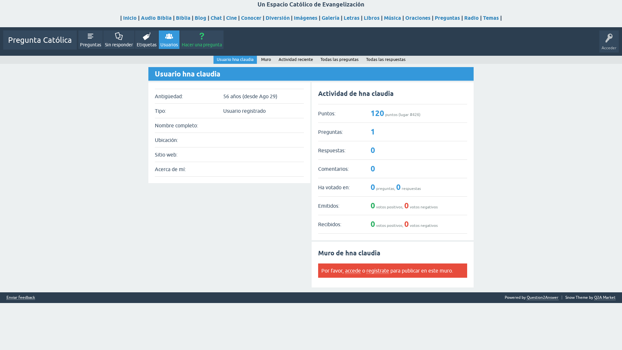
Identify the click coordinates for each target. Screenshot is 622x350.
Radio (471, 18)
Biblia (183, 18)
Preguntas (447, 18)
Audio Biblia (156, 18)
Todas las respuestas (386, 59)
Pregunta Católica (40, 40)
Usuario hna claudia (235, 59)
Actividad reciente (296, 59)
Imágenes (305, 18)
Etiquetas (146, 44)
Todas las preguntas (339, 59)
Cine (231, 18)
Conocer (251, 18)
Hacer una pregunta (202, 44)
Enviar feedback (20, 298)
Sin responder (119, 44)
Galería (331, 18)
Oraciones (418, 18)
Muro (266, 59)
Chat (216, 18)
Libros (372, 18)
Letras (352, 18)
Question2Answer (543, 297)
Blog (200, 18)
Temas (491, 18)
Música (392, 18)
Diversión (278, 18)
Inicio (130, 18)
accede (353, 271)
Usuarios (169, 44)
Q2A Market (605, 297)
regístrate (377, 271)
